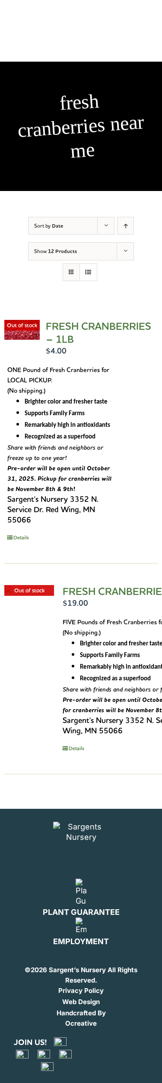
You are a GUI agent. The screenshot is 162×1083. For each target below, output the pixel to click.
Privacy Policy (81, 990)
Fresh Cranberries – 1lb (98, 332)
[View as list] (88, 272)
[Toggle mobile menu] (141, 16)
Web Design (81, 1002)
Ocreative (81, 1023)
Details (21, 537)
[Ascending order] (125, 226)
